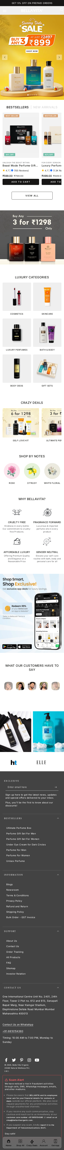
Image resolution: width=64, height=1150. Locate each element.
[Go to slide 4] (34, 94)
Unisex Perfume (15, 861)
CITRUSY (32, 483)
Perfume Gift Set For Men (21, 833)
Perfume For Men (16, 850)
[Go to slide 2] (30, 94)
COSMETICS (16, 314)
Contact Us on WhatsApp (18, 1024)
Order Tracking (14, 951)
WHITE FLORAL (52, 483)
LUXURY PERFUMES (16, 350)
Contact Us (12, 946)
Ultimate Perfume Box (18, 828)
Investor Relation (16, 973)
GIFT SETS (47, 385)
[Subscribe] (57, 787)
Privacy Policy (14, 900)
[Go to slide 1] (28, 94)
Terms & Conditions (17, 895)
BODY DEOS (16, 385)
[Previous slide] (5, 57)
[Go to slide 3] (32, 94)
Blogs (9, 884)
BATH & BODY (47, 350)
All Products (13, 957)
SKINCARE (47, 314)
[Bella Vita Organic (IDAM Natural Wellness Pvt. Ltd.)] (32, 237)
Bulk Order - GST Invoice (20, 917)
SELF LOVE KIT (21, 440)
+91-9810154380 (13, 1031)
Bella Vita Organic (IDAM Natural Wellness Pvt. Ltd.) (17, 1068)
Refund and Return (17, 906)
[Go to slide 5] (36, 94)
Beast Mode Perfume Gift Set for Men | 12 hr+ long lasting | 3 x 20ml (19, 166)
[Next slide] (59, 57)
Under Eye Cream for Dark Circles (26, 844)
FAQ (8, 962)
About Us (11, 940)
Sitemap (10, 968)
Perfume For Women (18, 855)
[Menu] (7, 10)
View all (32, 195)
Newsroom (12, 889)
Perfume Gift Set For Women (22, 839)
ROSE (12, 483)
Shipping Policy (15, 911)
